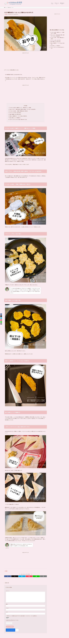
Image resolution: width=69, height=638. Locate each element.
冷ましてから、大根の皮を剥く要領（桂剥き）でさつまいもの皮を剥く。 (23, 109)
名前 (7, 604)
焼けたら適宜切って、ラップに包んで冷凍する (18, 116)
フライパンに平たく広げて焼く (15, 112)
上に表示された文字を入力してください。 (12, 620)
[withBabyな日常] (13, 3)
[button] (7, 576)
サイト (7, 612)
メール (7, 608)
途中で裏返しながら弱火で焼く (15, 114)
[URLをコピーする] (43, 576)
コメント (7, 590)
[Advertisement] (25, 61)
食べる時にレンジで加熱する (15, 117)
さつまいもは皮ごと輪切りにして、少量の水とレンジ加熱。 (21, 107)
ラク (6, 14)
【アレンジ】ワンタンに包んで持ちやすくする (18, 119)
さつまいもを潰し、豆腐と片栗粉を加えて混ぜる (19, 111)
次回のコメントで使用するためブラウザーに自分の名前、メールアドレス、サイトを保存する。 (22, 615)
